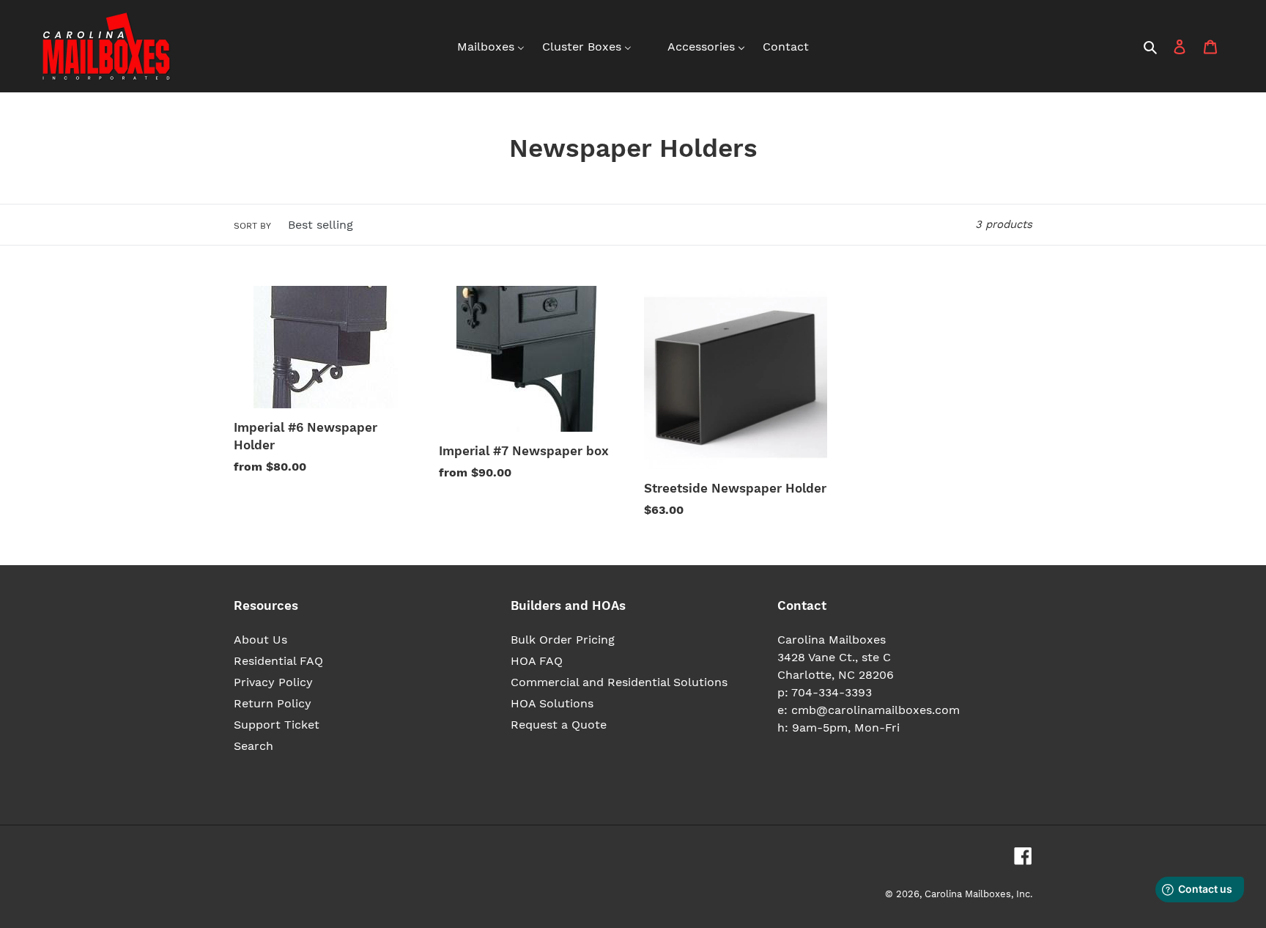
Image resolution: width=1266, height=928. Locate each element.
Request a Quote (559, 725)
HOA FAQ (537, 661)
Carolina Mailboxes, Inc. (978, 893)
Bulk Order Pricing (563, 640)
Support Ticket (276, 725)
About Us (260, 640)
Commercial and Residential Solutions (619, 682)
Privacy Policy (273, 682)
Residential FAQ (278, 661)
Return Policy (272, 703)
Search (253, 746)
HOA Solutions (552, 703)
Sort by (252, 226)
